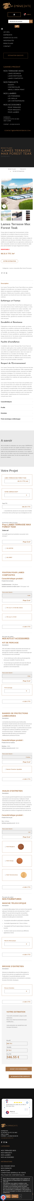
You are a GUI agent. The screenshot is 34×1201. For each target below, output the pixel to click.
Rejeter (15, 1196)
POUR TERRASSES (14, 107)
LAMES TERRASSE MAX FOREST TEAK (15, 478)
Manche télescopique (10, 940)
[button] (2, 194)
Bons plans (6, 148)
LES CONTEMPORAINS (16, 101)
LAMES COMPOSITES (15, 78)
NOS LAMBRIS (9, 93)
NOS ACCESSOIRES (12, 105)
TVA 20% (9, 1047)
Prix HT (9, 1040)
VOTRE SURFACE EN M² (11, 491)
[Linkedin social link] (6, 273)
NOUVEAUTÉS (8, 40)
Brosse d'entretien (9, 988)
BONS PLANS (8, 43)
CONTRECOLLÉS (14, 87)
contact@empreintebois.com (17, 130)
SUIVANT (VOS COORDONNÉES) (18, 1069)
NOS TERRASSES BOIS (13, 71)
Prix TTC (9, 1054)
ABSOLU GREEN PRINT (16, 89)
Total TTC (4, 503)
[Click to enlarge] (4, 206)
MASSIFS (11, 85)
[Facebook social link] (2, 273)
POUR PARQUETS (14, 110)
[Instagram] (4, 1142)
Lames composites (14, 268)
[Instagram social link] (4, 273)
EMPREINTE (7, 35)
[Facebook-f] (1, 1142)
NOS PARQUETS (10, 82)
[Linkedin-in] (6, 1142)
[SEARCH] (31, 21)
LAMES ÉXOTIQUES (15, 76)
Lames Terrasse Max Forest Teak (16, 152)
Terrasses (29, 268)
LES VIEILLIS (12, 98)
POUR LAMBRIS (13, 112)
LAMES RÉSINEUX (14, 73)
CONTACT (7, 46)
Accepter (7, 1196)
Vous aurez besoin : (7, 592)
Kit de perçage (8, 687)
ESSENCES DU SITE (10, 38)
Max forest (23, 268)
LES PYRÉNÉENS (14, 96)
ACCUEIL (6, 32)
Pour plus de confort (7, 636)
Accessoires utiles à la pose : (10, 522)
